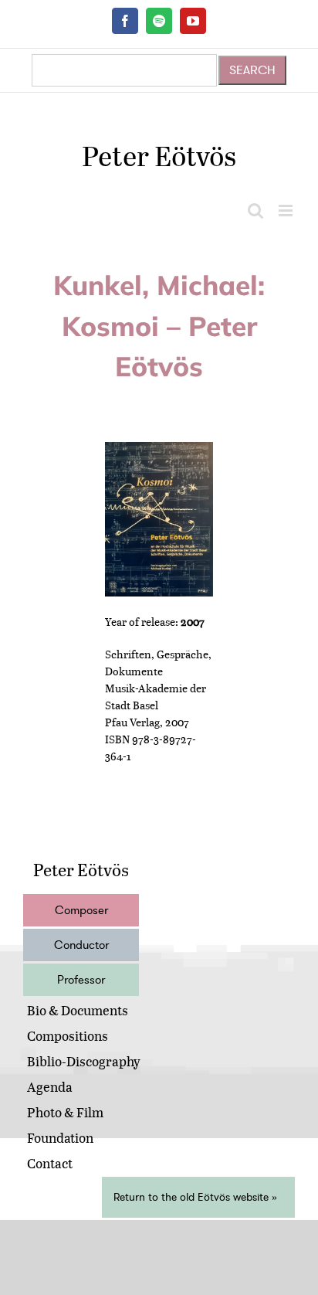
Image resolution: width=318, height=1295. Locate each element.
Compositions (67, 1036)
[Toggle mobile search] (255, 210)
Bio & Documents (77, 1010)
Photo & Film (65, 1112)
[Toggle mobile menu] (287, 210)
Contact (50, 1163)
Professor (81, 979)
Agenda (50, 1087)
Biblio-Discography (83, 1061)
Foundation (60, 1138)
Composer (81, 910)
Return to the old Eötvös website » (195, 1197)
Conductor (81, 945)
